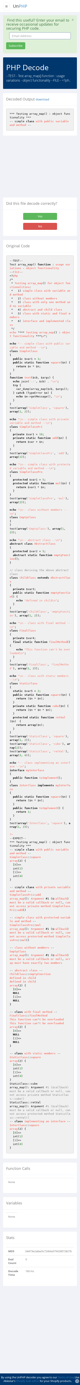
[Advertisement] (37, 168)
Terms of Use (65, 1377)
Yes (40, 216)
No (40, 226)
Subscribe (16, 46)
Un (20, 6)
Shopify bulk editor (27, 1381)
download (42, 99)
